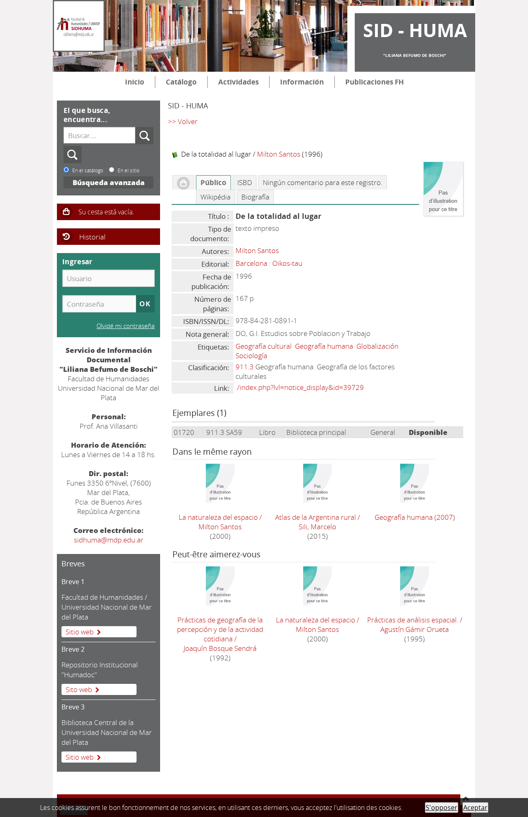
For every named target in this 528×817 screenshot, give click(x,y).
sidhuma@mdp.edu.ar (109, 540)
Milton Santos (278, 154)
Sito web (79, 689)
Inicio (134, 82)
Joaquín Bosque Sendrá (220, 648)
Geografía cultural (264, 346)
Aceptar (475, 807)
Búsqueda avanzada (109, 182)
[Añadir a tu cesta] (183, 183)
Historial (92, 237)
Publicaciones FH (374, 82)
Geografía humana (324, 346)
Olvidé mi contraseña (126, 326)
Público (213, 182)
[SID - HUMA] (79, 26)
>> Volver (183, 121)
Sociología (251, 355)
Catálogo (181, 82)
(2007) (415, 517)
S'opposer (441, 807)
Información (302, 82)
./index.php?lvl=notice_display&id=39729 (300, 387)
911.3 (245, 366)
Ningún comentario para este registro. (322, 182)
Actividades (238, 82)
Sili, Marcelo (317, 526)
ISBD (244, 182)
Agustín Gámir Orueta (414, 629)
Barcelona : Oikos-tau (269, 263)
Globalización (377, 346)
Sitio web (80, 631)
